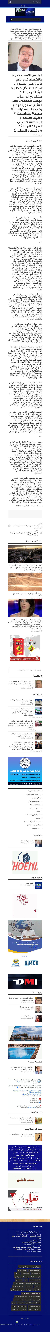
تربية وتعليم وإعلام (35, 801)
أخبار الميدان (36, 1267)
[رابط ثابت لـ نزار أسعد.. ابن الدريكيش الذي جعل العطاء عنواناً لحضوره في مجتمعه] (38, 1073)
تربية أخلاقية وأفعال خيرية (32, 821)
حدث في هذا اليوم (18, 1286)
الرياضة (38, 818)
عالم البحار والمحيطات (33, 815)
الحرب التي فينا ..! (27, 1016)
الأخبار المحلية (25, 1273)
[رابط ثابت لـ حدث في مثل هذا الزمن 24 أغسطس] (38, 1140)
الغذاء (25, 1280)
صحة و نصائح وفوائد (34, 1296)
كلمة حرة (20, 1303)
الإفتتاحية (17, 1273)
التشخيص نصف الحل (26, 841)
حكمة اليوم (29, 883)
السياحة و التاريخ (19, 1276)
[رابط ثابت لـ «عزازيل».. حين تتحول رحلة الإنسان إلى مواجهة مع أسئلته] (38, 1123)
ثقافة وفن (37, 1286)
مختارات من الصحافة (34, 1306)
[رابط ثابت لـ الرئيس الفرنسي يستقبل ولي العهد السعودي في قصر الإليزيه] (38, 739)
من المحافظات (22, 1306)
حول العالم (29, 1290)
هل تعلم (24, 1309)
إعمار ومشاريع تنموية (34, 1270)
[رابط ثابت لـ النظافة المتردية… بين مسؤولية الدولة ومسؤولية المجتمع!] (38, 1004)
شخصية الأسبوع (35, 1293)
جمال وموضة (36, 828)
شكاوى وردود (36, 798)
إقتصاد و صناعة (22, 1270)
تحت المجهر (28, 29)
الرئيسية (37, 29)
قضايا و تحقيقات (35, 808)
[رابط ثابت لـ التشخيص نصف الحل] (38, 846)
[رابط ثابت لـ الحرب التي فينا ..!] (38, 1021)
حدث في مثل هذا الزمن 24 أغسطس (21, 1134)
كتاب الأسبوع (36, 1303)
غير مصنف (28, 1299)
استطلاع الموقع (35, 804)
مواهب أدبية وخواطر (34, 825)
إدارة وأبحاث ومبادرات (33, 794)
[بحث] (10, 2)
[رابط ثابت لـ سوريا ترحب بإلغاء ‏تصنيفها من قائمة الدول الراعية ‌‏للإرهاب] (38, 705)
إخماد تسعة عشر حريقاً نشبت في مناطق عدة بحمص (27, 526)
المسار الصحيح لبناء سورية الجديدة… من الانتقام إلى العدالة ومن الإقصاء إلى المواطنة (20, 683)
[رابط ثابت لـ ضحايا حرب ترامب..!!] (38, 1013)
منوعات (14, 1306)
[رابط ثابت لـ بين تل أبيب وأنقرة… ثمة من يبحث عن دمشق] (25, 591)
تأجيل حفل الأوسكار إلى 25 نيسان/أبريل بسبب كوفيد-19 (24, 533)
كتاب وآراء (28, 1303)
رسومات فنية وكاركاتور (17, 1290)
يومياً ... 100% (16, 1309)
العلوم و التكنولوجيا (34, 791)
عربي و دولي (36, 1299)
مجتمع (38, 811)
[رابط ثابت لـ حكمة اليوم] (38, 889)
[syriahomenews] (25, 14)
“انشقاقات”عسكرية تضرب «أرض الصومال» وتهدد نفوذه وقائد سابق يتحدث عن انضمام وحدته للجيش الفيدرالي (25, 567)
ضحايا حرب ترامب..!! (26, 1007)
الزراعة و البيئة (30, 1276)
